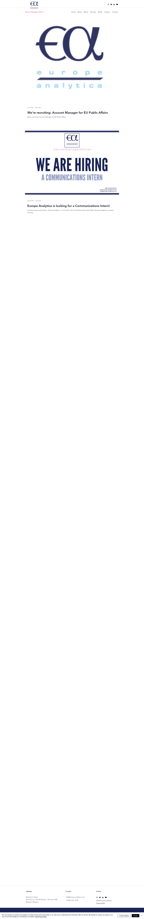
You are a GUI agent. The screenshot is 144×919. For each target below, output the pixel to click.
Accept (135, 916)
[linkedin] (114, 4)
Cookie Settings (124, 916)
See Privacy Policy (41, 917)
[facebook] (108, 4)
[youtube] (117, 4)
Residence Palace (32, 897)
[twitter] (111, 4)
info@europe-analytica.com (75, 897)
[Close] (141, 915)
